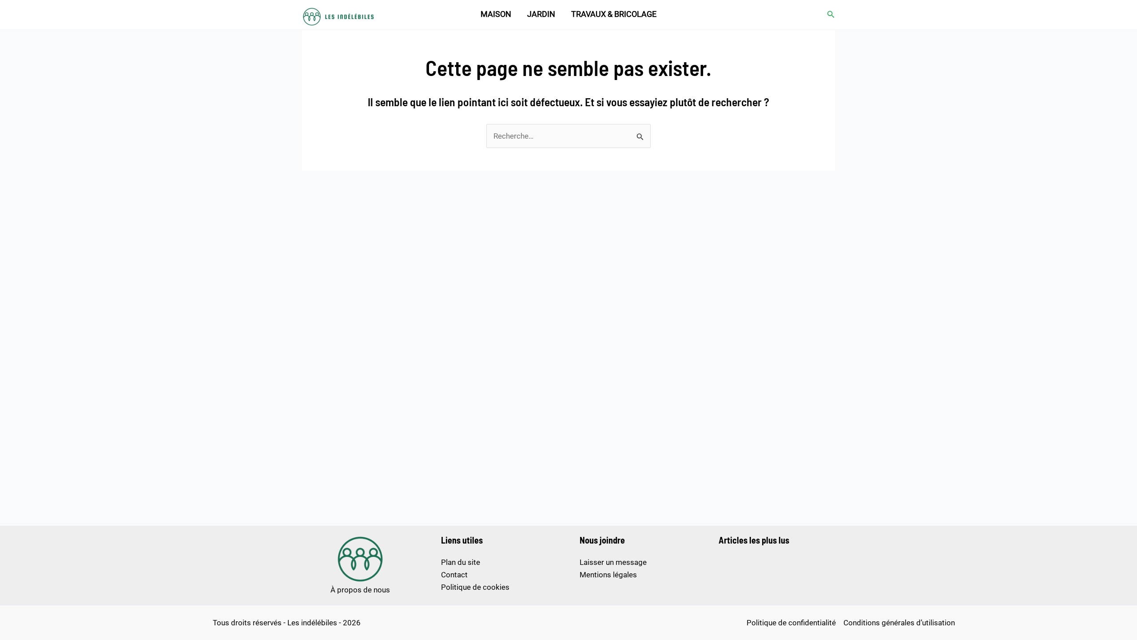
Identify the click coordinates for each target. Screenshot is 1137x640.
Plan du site (460, 562)
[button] (831, 14)
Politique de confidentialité (791, 622)
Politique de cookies (475, 587)
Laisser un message (613, 562)
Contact (454, 574)
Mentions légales (608, 574)
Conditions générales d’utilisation (899, 622)
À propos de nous (360, 589)
